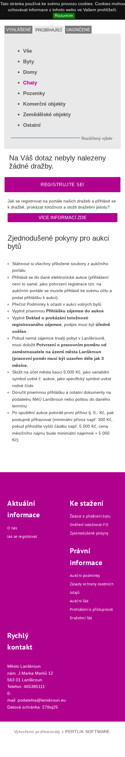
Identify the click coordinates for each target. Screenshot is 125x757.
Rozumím (64, 15)
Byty (28, 61)
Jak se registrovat (22, 536)
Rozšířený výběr (97, 138)
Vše (27, 51)
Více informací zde (62, 217)
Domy (30, 72)
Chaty (30, 83)
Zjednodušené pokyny (89, 533)
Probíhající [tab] (48, 30)
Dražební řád (81, 617)
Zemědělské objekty (47, 114)
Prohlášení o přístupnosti (91, 609)
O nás (12, 528)
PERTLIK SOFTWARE (87, 731)
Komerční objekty (44, 104)
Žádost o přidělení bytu (90, 516)
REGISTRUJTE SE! (62, 184)
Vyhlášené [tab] (18, 29)
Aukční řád (79, 601)
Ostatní (32, 125)
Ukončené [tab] (78, 29)
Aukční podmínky (85, 575)
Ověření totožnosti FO (89, 524)
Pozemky (34, 93)
